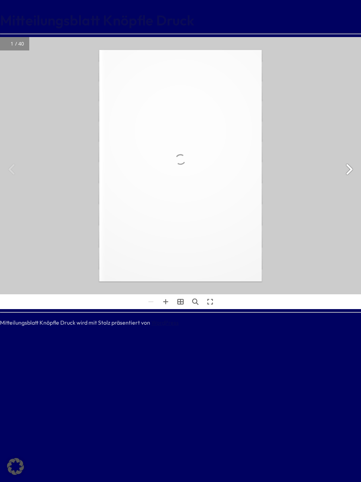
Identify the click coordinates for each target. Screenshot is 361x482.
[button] (15, 466)
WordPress (165, 322)
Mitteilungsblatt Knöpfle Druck (97, 20)
